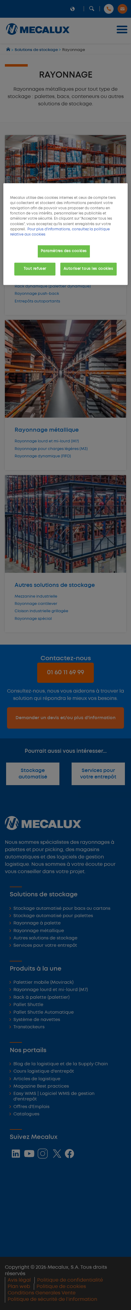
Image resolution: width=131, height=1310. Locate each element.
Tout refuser (35, 268)
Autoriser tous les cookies (88, 268)
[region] (65, 234)
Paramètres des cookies (64, 250)
